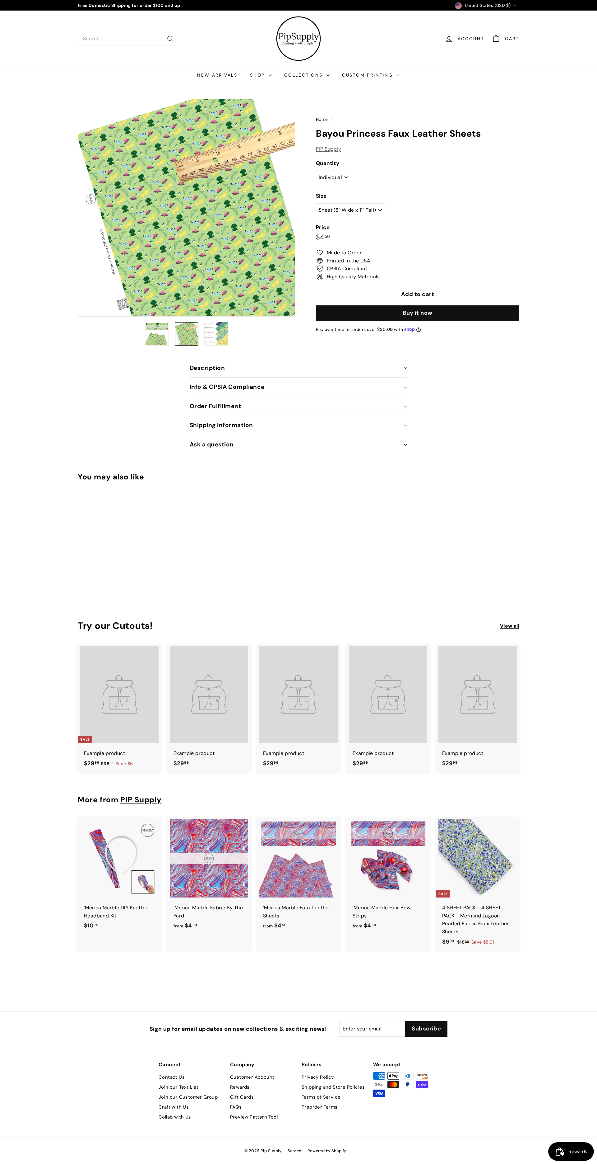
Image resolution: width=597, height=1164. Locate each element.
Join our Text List (178, 1087)
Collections (304, 75)
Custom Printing (368, 75)
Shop (258, 75)
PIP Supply (328, 148)
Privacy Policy (318, 1077)
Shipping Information (221, 425)
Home (322, 119)
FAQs (236, 1107)
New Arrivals (217, 75)
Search (294, 1150)
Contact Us (172, 1077)
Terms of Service (321, 1097)
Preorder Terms (320, 1107)
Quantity (327, 163)
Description (207, 368)
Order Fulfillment (215, 406)
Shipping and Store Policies (333, 1087)
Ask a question (212, 444)
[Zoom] (186, 207)
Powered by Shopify (327, 1150)
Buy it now (418, 313)
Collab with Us (175, 1117)
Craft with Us (174, 1107)
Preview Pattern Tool (254, 1117)
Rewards (240, 1087)
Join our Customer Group (188, 1097)
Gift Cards (242, 1097)
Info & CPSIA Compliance (227, 387)
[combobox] (127, 38)
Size (321, 195)
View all (509, 626)
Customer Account (252, 1077)
